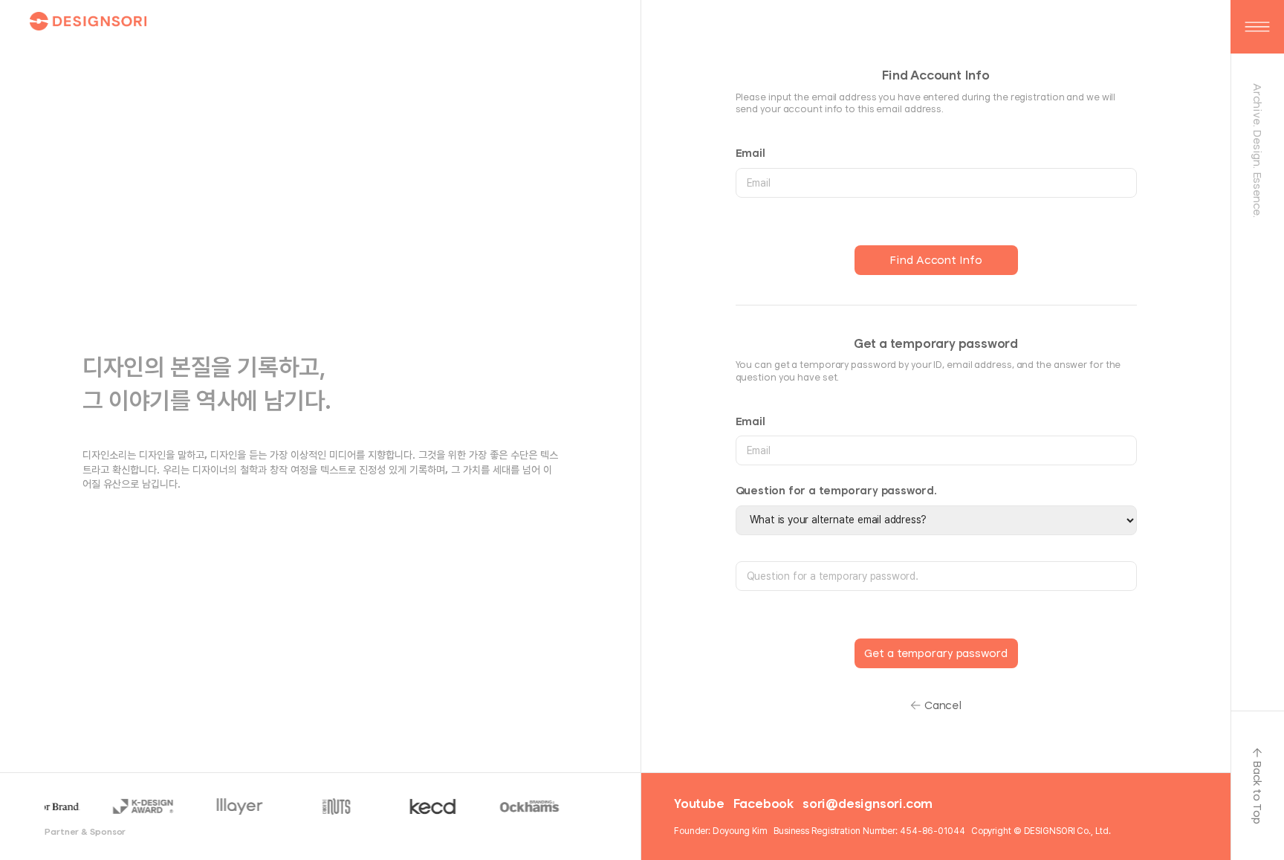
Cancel (943, 705)
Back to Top (1257, 792)
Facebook (763, 803)
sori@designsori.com (867, 803)
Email (750, 152)
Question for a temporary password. (836, 490)
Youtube (699, 803)
